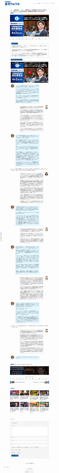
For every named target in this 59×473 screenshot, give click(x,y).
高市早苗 (31, 364)
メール (12, 440)
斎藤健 (16, 364)
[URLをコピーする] (46, 38)
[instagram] (28, 463)
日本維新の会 (19, 364)
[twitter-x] (27, 463)
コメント (13, 425)
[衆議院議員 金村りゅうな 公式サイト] (12, 3)
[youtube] (31, 463)
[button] (13, 38)
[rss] (33, 463)
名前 (12, 437)
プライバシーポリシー (29, 470)
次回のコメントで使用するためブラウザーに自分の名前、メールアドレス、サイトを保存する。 (25, 447)
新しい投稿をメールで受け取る (15, 452)
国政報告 (12, 364)
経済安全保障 (27, 364)
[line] (30, 463)
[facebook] (25, 463)
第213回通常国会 (23, 364)
